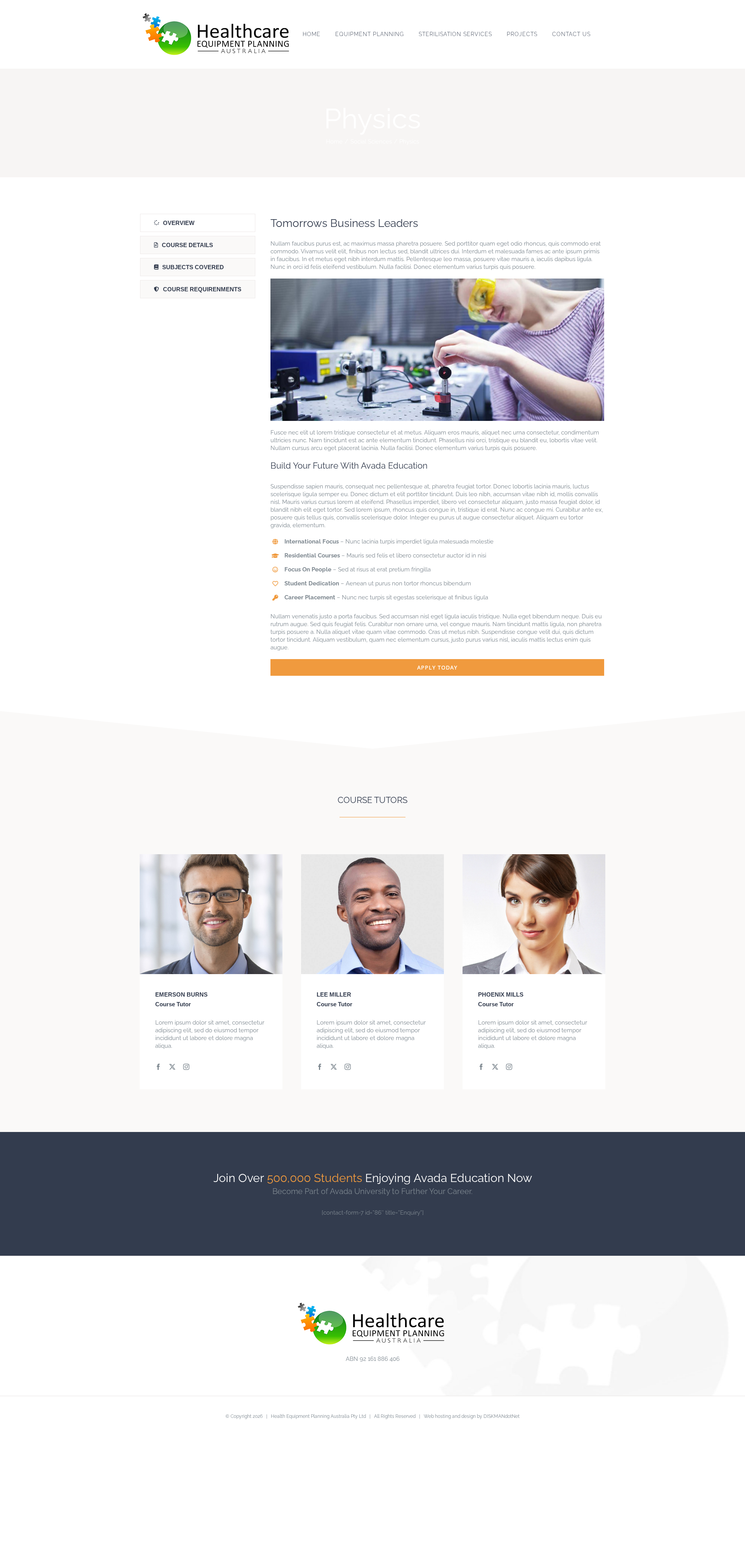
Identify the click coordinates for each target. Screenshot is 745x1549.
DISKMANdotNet (501, 1416)
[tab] (197, 223)
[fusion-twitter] (172, 1067)
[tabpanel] (437, 445)
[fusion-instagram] (186, 1067)
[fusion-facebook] (158, 1067)
